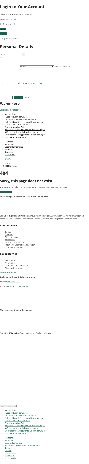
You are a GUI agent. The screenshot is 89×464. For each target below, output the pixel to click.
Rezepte (8, 149)
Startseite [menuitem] (9, 438)
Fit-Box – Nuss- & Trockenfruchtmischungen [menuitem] (24, 418)
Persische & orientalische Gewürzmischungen (25, 129)
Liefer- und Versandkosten (16, 265)
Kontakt (8, 232)
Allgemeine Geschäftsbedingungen (20, 245)
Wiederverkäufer (12, 237)
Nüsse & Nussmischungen (16, 117)
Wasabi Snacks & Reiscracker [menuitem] (17, 420)
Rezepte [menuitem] (8, 448)
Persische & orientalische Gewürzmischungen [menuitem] (25, 425)
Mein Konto (10, 260)
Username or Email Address (12, 14)
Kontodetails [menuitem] (10, 458)
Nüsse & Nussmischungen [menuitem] (16, 413)
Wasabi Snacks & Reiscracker (17, 124)
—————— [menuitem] (10, 453)
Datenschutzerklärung (14, 242)
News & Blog (10, 154)
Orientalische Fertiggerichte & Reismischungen (25, 134)
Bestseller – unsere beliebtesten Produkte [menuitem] (23, 445)
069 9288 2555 (13, 281)
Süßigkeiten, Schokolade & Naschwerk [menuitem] (21, 428)
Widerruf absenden (8, 272)
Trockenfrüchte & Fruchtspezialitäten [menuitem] (21, 415)
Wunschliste (10, 263)
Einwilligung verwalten (8, 406)
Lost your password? (9, 38)
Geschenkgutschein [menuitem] (13, 443)
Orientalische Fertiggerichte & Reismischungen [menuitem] (25, 431)
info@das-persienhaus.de (17, 286)
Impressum (10, 239)
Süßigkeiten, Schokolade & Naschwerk (21, 132)
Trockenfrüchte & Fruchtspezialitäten (21, 119)
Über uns (9, 234)
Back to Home (6, 192)
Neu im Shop (10, 114)
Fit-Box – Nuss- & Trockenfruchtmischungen (24, 122)
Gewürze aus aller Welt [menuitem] (15, 423)
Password (4, 19)
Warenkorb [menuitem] (9, 455)
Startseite (9, 141)
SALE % (8, 159)
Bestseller (9, 152)
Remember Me (9, 24)
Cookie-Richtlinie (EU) (14, 247)
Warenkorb (18, 97)
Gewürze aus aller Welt (15, 127)
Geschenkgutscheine (14, 147)
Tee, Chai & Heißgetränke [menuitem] (15, 433)
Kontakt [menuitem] (8, 450)
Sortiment (9, 144)
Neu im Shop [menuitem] (10, 410)
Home (7, 163)
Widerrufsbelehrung (13, 268)
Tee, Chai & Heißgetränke (15, 137)
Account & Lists (35, 83)
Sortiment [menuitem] (9, 440)
